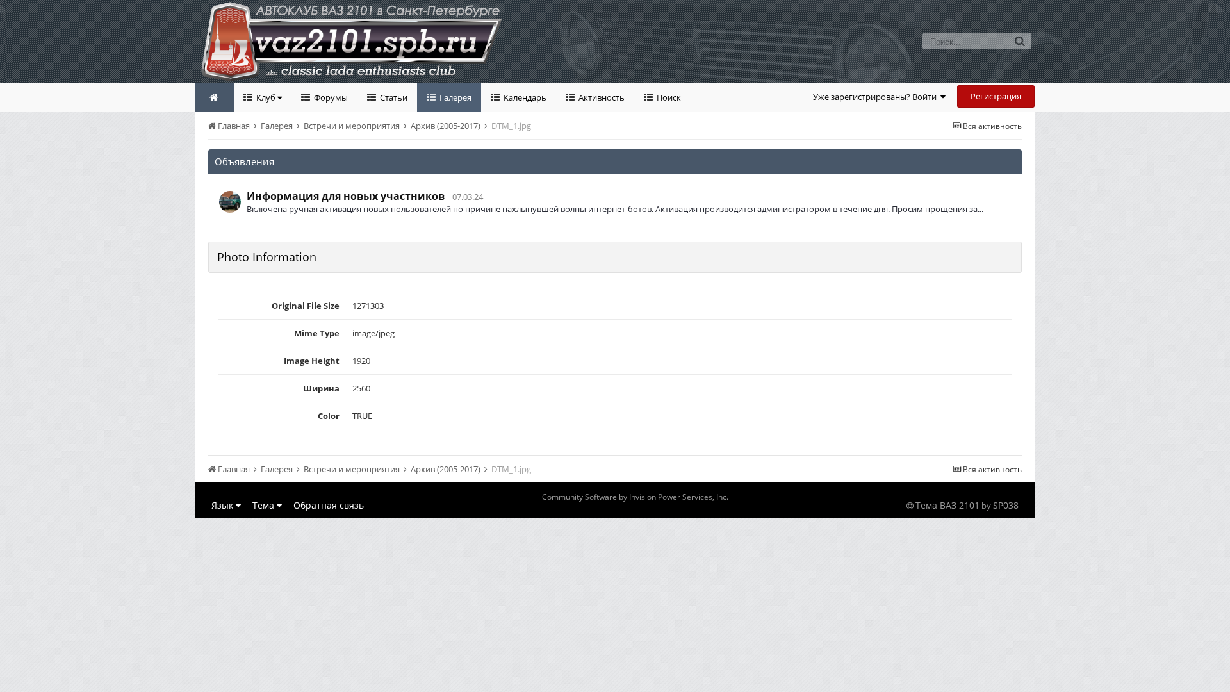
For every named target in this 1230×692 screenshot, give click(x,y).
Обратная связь (328, 505)
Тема (264, 505)
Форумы (330, 97)
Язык (223, 505)
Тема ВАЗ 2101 (947, 505)
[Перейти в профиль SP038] (230, 202)
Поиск (668, 97)
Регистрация (996, 96)
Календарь (524, 97)
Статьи (392, 97)
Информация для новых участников (346, 196)
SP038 (1006, 505)
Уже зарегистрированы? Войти (876, 97)
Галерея (455, 97)
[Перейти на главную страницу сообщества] (214, 97)
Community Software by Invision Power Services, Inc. (635, 496)
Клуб (265, 97)
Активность (601, 97)
